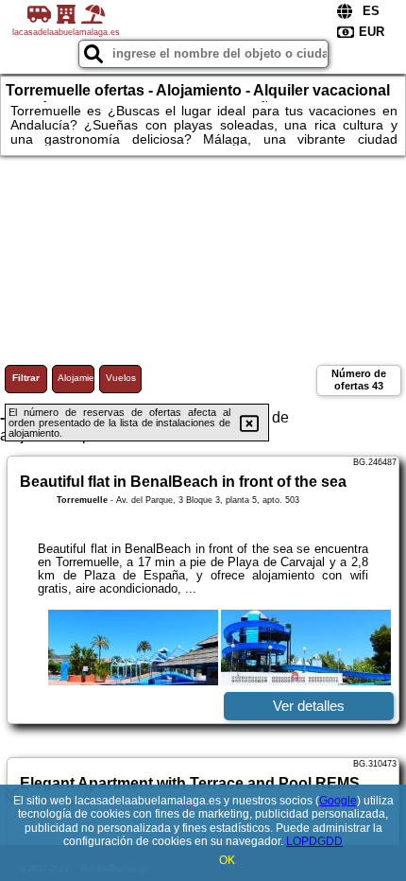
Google (338, 800)
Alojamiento (76, 377)
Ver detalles (309, 706)
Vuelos (121, 377)
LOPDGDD (314, 841)
